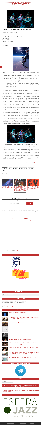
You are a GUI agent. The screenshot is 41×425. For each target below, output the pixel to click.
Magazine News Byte (23, 423)
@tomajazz (6, 305)
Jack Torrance (16, 212)
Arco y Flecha (19, 211)
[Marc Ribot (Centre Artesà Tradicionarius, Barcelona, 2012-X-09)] (7, 182)
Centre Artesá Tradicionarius (28, 211)
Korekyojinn (26, 212)
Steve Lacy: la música (12, 327)
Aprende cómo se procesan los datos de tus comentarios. (27, 250)
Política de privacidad (10, 423)
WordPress (32, 423)
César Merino (36, 162)
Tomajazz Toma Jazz (9, 306)
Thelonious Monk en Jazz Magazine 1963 (16, 333)
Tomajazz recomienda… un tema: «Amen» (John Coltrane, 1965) (19, 220)
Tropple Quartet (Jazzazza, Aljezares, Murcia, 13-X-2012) (18, 218)
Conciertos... (29, 210)
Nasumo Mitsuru (32, 212)
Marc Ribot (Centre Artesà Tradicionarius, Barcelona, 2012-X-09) (7, 187)
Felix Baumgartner (8, 212)
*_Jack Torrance (23, 210)
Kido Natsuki (21, 212)
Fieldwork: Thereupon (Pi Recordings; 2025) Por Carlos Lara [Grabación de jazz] (22, 357)
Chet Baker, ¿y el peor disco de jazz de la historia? (17, 312)
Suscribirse (30, 203)
